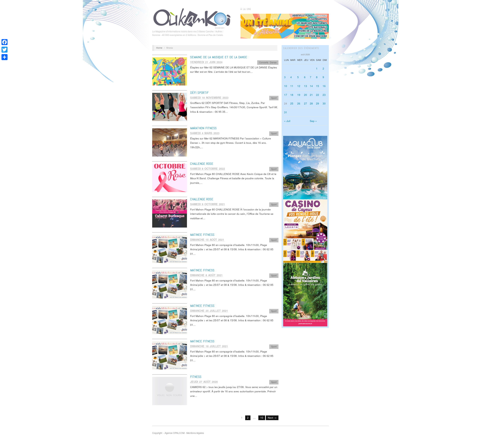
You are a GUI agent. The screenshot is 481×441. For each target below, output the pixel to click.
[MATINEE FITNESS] (169, 248)
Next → (272, 417)
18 (291, 95)
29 (317, 103)
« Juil (287, 121)
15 (317, 86)
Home (159, 47)
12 (298, 86)
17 (285, 95)
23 (324, 95)
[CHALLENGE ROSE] (169, 177)
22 (317, 95)
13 (305, 86)
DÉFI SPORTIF (199, 92)
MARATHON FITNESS (203, 128)
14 (311, 86)
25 (291, 103)
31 (285, 112)
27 (305, 103)
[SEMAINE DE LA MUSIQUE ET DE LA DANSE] (169, 71)
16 (324, 86)
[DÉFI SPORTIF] (169, 106)
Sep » (313, 121)
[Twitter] (4, 49)
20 (305, 95)
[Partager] (4, 57)
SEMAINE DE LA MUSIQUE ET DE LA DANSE (218, 57)
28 (311, 103)
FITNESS (195, 376)
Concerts (263, 62)
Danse (273, 62)
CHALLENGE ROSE (201, 163)
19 (298, 95)
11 (291, 86)
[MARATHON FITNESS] (169, 142)
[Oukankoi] (192, 18)
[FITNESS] (169, 391)
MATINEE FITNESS (202, 234)
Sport (274, 98)
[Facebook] (4, 42)
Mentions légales (195, 433)
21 (311, 95)
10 (261, 417)
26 (298, 103)
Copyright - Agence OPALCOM (168, 433)
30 (324, 103)
